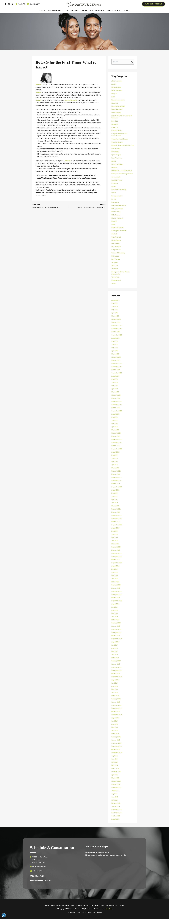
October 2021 (115, 483)
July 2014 (114, 756)
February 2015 (116, 737)
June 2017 (114, 648)
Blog (92, 905)
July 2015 (114, 721)
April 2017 (114, 654)
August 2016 (115, 680)
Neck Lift (114, 221)
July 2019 (114, 569)
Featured (114, 167)
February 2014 (116, 771)
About (53, 905)
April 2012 (114, 775)
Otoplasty (114, 234)
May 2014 (114, 762)
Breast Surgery (116, 112)
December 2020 (116, 515)
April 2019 (114, 578)
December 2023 (116, 401)
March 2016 (115, 695)
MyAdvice (109, 909)
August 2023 (115, 414)
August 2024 (115, 376)
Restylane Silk (116, 249)
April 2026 (114, 313)
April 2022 (114, 464)
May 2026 (114, 309)
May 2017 (114, 651)
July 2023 (114, 417)
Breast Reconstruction (118, 106)
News (113, 224)
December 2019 (116, 553)
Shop (72, 905)
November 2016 (116, 670)
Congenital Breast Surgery (119, 139)
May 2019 (114, 575)
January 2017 (115, 664)
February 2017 (116, 661)
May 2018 (114, 613)
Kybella (113, 186)
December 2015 (116, 705)
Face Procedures (116, 158)
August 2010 (115, 819)
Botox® (38, 84)
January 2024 (115, 398)
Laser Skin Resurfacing (118, 189)
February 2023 (116, 433)
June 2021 (114, 496)
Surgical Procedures (62, 905)
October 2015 (115, 711)
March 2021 (115, 506)
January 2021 (115, 512)
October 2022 (115, 445)
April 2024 (114, 389)
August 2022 (115, 452)
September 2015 (116, 714)
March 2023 (115, 430)
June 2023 (114, 420)
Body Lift (114, 93)
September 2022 (116, 449)
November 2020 (116, 518)
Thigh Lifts (114, 268)
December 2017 (116, 629)
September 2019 (116, 563)
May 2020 (114, 537)
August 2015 (115, 718)
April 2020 (114, 540)
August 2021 (115, 490)
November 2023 (116, 404)
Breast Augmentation (117, 100)
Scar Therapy (115, 259)
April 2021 (114, 502)
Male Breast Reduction (118, 205)
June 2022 (114, 458)
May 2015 (114, 727)
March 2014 (115, 768)
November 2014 (116, 746)
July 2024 (114, 379)
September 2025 (116, 335)
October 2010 (115, 816)
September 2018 (116, 601)
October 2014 (115, 749)
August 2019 (115, 566)
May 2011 (114, 800)
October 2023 (115, 408)
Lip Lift (113, 199)
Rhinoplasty (115, 256)
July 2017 (114, 645)
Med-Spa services (117, 208)
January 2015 (115, 740)
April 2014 (114, 765)
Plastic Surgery (116, 240)
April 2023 (114, 427)
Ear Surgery (115, 151)
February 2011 (116, 803)
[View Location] (17, 4)
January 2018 (115, 626)
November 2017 (116, 632)
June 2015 (114, 724)
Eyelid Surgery (116, 155)
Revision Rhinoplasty (118, 253)
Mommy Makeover (117, 218)
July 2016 (114, 683)
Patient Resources (111, 905)
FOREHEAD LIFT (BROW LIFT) (121, 170)
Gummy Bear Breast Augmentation (122, 174)
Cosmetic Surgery (117, 142)
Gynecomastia (115, 177)
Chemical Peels (116, 130)
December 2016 (116, 667)
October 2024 (115, 370)
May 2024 (114, 385)
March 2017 (115, 657)
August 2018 (115, 604)
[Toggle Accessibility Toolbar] (4, 915)
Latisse (113, 193)
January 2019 (115, 588)
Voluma (113, 283)
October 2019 (115, 559)
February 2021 (116, 509)
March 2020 (115, 544)
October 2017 (115, 635)
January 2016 (115, 702)
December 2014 (116, 743)
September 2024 (116, 373)
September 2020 (116, 525)
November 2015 (116, 708)
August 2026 (115, 300)
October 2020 (115, 521)
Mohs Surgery (115, 215)
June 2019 (114, 572)
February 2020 (116, 547)
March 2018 (115, 620)
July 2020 (114, 531)
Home (47, 905)
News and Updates (117, 227)
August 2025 (115, 338)
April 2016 (114, 692)
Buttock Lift (114, 124)
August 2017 (115, 642)
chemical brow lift (71, 100)
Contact (121, 905)
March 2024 (115, 392)
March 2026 (115, 316)
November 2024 (116, 366)
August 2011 (115, 790)
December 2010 (116, 809)
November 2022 (116, 442)
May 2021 (114, 499)
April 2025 (114, 351)
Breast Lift (114, 103)
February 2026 (116, 319)
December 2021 (116, 477)
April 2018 (114, 616)
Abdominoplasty (116, 81)
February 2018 (116, 623)
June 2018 (114, 610)
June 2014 (114, 759)
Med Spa (79, 905)
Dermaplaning (115, 148)
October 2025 (115, 332)
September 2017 (116, 639)
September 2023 (116, 411)
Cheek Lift (114, 127)
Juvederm (114, 183)
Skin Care (114, 265)
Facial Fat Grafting (117, 164)
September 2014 (116, 752)
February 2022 (116, 471)
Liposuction (115, 202)
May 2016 (114, 689)
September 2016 (116, 676)
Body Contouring (116, 90)
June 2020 (114, 534)
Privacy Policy (81, 912)
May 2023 (114, 423)
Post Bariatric (115, 243)
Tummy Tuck (115, 277)
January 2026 (115, 322)
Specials (86, 905)
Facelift (113, 161)
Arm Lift (113, 84)
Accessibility (71, 912)
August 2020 (115, 528)
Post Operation (116, 246)
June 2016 (114, 686)
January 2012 (115, 784)
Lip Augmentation (116, 196)
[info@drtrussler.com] (38, 866)
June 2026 (114, 306)
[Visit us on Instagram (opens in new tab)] (8, 4)
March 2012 (115, 778)
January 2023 (115, 436)
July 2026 (114, 303)
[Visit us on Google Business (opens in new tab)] (12, 4)
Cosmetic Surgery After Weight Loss (122, 145)
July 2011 (114, 794)
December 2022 (116, 439)
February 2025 (116, 357)
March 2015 (115, 733)
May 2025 (114, 347)
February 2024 (116, 395)
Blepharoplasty (116, 87)
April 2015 (114, 730)
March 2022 (115, 468)
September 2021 (116, 487)
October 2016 (115, 673)
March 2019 (115, 582)
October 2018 (115, 597)
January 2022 (115, 474)
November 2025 (116, 328)
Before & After (99, 905)
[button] (153, 4)
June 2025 (114, 344)
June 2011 (114, 797)
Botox (113, 97)
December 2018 (116, 591)
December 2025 (116, 325)
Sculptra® (114, 262)
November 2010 (116, 813)
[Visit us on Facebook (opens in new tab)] (5, 4)
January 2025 (115, 360)
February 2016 (116, 699)
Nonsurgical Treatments (118, 231)
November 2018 (116, 594)
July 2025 (114, 341)
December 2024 (116, 363)
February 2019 (116, 585)
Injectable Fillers (116, 180)
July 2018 (114, 607)
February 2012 (116, 781)
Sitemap (99, 912)
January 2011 (115, 806)
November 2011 (116, 787)
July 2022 (114, 455)
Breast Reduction (116, 109)
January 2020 (115, 550)
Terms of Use (91, 912)
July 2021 (114, 493)
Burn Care (114, 121)
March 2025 (115, 354)
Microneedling (115, 212)
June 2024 (114, 382)
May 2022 (114, 461)
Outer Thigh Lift (116, 237)
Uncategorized (116, 280)
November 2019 (116, 556)
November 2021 (116, 480)
